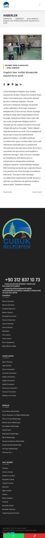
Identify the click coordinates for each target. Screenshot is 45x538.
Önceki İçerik (7, 192)
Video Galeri (7, 339)
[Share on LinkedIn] (17, 84)
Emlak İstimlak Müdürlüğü (12, 445)
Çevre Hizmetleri (8, 369)
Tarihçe (5, 468)
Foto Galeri (6, 335)
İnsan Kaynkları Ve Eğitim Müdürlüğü (15, 415)
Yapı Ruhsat (6, 366)
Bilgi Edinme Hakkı (9, 346)
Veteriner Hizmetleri (9, 388)
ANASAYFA (7, 19)
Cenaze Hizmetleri (9, 392)
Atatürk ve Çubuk (8, 476)
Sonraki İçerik (37, 192)
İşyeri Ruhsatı (7, 362)
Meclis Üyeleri (7, 312)
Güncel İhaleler (8, 324)
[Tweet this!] (8, 84)
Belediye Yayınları (8, 509)
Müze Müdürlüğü (8, 437)
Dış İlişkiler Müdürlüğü (10, 426)
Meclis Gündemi (8, 305)
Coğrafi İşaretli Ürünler (10, 513)
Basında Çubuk (8, 506)
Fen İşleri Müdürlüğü (10, 449)
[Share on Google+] (21, 84)
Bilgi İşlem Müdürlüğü (10, 434)
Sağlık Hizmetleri (8, 381)
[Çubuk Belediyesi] (6, 4)
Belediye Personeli (9, 316)
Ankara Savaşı (7, 472)
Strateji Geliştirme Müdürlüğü (13, 441)
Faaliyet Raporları (8, 309)
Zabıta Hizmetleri (8, 377)
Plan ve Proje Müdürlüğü (11, 419)
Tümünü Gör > (7, 452)
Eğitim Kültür (7, 491)
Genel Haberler (32, 19)
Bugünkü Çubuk (8, 479)
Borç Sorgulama (8, 342)
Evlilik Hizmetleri (8, 384)
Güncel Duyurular (8, 320)
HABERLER (19, 19)
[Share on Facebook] (4, 84)
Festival (5, 502)
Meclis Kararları (8, 301)
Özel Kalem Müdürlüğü (11, 411)
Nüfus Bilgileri (7, 498)
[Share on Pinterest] (12, 84)
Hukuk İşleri (7, 430)
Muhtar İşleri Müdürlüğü (11, 422)
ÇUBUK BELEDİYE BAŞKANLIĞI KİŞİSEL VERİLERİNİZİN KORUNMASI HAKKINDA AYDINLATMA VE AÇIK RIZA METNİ (21, 291)
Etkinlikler (6, 331)
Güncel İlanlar (7, 327)
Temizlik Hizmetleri (9, 373)
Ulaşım (4, 494)
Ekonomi (5, 487)
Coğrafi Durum (7, 483)
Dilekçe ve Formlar (9, 395)
